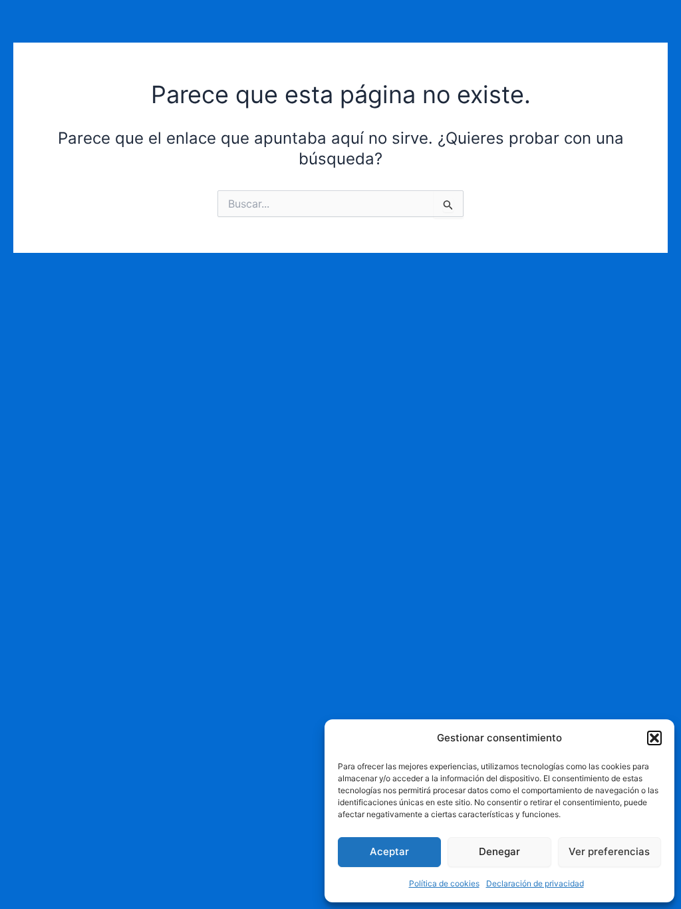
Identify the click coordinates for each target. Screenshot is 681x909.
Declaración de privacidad (535, 883)
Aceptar (389, 851)
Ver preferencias (609, 851)
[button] (654, 738)
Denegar (499, 851)
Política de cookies (444, 883)
